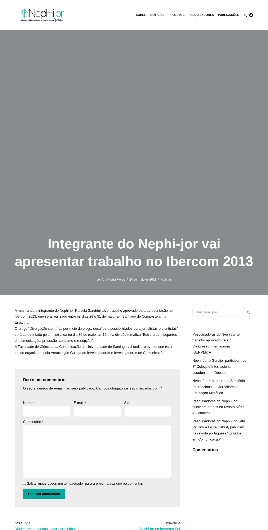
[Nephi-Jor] (43, 15)
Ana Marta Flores (113, 279)
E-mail (79, 403)
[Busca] (248, 312)
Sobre (141, 15)
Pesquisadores (201, 15)
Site (127, 403)
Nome (29, 403)
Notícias (157, 15)
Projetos (176, 15)
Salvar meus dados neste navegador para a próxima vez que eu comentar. (85, 483)
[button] (245, 15)
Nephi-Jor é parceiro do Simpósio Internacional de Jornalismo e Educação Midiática (218, 387)
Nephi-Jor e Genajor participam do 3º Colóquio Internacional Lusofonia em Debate (219, 367)
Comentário (33, 422)
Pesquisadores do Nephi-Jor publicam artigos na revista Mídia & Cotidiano (218, 407)
